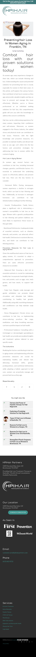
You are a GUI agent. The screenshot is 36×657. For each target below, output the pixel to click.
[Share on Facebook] (6, 387)
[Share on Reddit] (22, 387)
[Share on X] (14, 387)
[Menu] (32, 11)
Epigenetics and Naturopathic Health (12, 623)
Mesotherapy (6, 617)
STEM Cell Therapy (8, 615)
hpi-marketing (19, 51)
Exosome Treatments (8, 606)
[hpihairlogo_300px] (15, 10)
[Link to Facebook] (19, 641)
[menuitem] (32, 11)
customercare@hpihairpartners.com (15, 553)
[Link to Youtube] (21, 641)
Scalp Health (6, 629)
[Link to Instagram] (24, 641)
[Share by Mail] (29, 387)
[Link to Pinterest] (26, 641)
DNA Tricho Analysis (8, 620)
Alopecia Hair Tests (8, 626)
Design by (14, 639)
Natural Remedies (7, 609)
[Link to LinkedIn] (29, 641)
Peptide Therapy (7, 612)
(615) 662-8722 (8, 561)
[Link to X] (32, 641)
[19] (18, 29)
